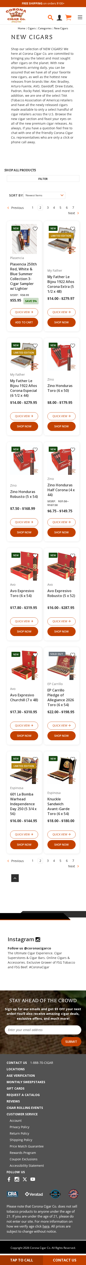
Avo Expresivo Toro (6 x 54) (22, 593)
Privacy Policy (19, 1127)
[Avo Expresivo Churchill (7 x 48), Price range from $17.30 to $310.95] (24, 665)
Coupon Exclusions (23, 1159)
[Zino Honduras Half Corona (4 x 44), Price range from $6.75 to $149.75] (62, 460)
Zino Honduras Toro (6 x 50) (60, 388)
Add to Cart (24, 322)
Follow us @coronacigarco (29, 948)
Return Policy (19, 1133)
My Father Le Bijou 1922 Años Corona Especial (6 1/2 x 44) (23, 388)
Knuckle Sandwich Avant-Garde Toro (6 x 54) (58, 806)
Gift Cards (15, 1088)
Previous (17, 208)
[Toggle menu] (80, 17)
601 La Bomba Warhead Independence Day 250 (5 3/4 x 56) (23, 804)
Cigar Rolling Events (25, 1108)
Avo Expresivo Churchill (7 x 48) (24, 697)
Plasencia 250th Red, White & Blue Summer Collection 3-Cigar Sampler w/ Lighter (23, 276)
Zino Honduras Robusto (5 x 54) (24, 494)
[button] (43, 178)
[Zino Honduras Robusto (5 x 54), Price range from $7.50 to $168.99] (24, 460)
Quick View (22, 312)
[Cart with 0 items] (68, 18)
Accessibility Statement (27, 1165)
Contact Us (17, 1063)
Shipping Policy (21, 1140)
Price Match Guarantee (27, 1146)
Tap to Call (21, 1260)
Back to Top (13, 878)
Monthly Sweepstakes (26, 1082)
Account (16, 1120)
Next (72, 213)
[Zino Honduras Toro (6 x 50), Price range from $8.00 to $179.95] (62, 356)
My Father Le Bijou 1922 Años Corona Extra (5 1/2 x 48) (60, 284)
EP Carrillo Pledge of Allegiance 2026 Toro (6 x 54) (60, 697)
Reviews (13, 1101)
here (46, 1226)
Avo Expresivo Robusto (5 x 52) (61, 593)
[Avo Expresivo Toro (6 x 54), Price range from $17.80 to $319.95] (24, 566)
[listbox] (44, 195)
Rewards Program (23, 1153)
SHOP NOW (61, 322)
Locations (16, 1069)
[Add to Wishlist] (35, 229)
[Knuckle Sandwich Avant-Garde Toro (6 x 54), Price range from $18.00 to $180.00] (62, 769)
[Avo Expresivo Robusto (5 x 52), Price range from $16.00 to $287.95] (62, 566)
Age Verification (21, 1075)
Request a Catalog (23, 1095)
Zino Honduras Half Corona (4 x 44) (61, 490)
